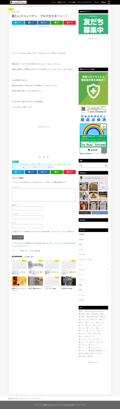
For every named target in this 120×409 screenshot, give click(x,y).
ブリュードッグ (17, 167)
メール (15, 214)
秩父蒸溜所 (83, 356)
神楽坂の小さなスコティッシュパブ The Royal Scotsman (58, 404)
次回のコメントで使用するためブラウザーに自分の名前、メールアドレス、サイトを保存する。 (44, 231)
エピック (103, 319)
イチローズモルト (85, 319)
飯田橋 (90, 356)
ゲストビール (101, 322)
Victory (104, 316)
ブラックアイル (91, 336)
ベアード (93, 342)
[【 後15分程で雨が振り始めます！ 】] (103, 186)
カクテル (81, 269)
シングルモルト (98, 325)
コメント (15, 187)
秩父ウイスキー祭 (96, 353)
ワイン (81, 275)
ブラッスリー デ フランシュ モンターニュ (91, 339)
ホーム (54, 2)
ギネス (36, 164)
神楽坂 (51, 167)
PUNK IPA (83, 316)
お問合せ (103, 2)
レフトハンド (84, 347)
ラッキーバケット (94, 345)
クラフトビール (44, 164)
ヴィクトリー (84, 350)
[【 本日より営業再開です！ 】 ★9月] (93, 196)
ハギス (100, 331)
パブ (61, 164)
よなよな (29, 164)
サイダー (89, 325)
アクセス (96, 2)
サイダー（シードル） (86, 259)
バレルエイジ (84, 333)
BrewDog (83, 314)
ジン (80, 264)
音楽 (80, 290)
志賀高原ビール (101, 350)
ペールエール (84, 345)
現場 (80, 285)
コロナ (82, 325)
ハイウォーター (92, 331)
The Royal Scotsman (19, 164)
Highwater (96, 314)
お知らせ (11, 9)
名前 (14, 205)
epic (89, 314)
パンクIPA (67, 164)
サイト (14, 222)
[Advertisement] (44, 39)
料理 (80, 244)
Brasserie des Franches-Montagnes (95, 311)
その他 (81, 300)
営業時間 (81, 234)
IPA (103, 314)
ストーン (83, 331)
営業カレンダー (62, 2)
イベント (81, 295)
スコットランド (101, 328)
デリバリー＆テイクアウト (85, 2)
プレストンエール (28, 167)
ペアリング (82, 280)
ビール (81, 249)
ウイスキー (82, 254)
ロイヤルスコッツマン (41, 167)
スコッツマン (54, 164)
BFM (82, 311)
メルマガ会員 (71, 2)
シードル (83, 328)
